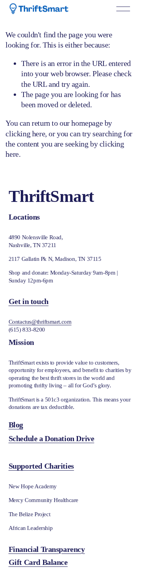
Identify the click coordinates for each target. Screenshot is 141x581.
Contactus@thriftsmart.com (40, 322)
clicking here (25, 133)
